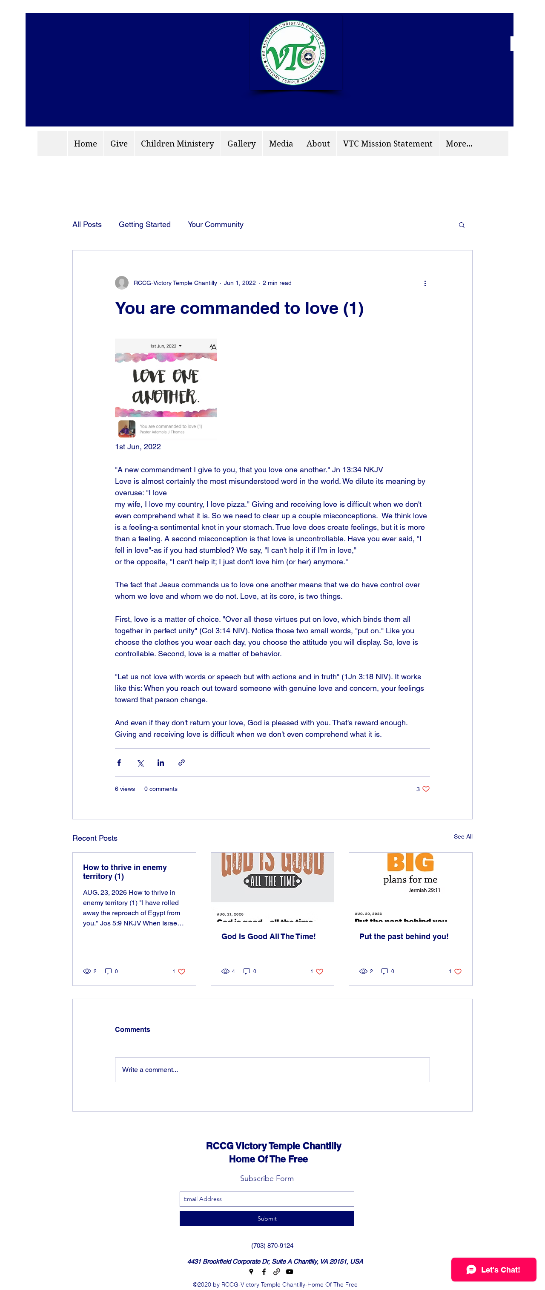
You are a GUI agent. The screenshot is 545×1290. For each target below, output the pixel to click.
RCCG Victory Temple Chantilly (266, 1145)
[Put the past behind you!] (410, 887)
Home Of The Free (249, 1158)
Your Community (216, 224)
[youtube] (289, 1271)
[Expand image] (166, 390)
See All (463, 836)
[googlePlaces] (251, 1271)
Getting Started (145, 224)
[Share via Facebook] (119, 762)
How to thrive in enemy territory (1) (125, 872)
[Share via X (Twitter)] (140, 762)
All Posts (87, 224)
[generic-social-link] (276, 1271)
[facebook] (264, 1271)
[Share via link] (182, 762)
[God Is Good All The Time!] (272, 887)
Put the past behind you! (404, 936)
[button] (462, 224)
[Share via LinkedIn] (161, 762)
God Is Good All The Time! (268, 936)
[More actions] (425, 283)
